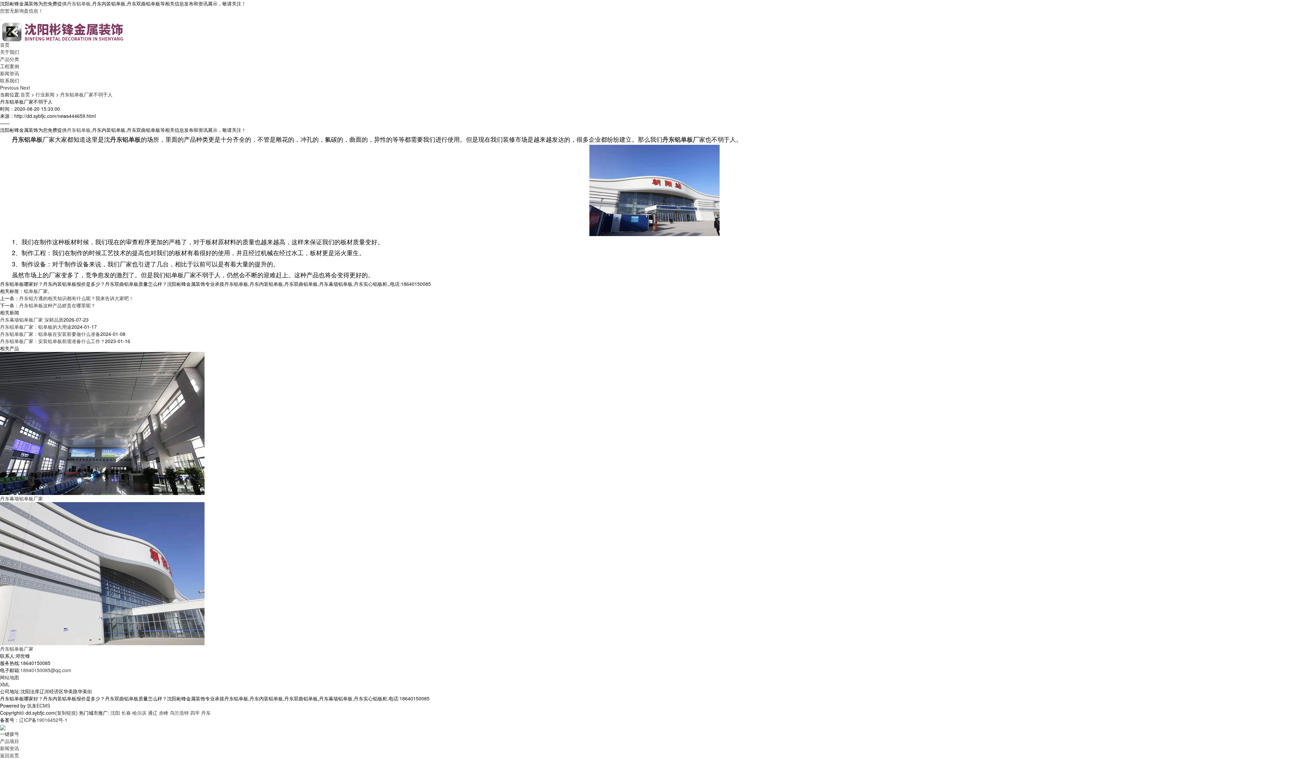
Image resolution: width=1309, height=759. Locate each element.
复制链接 (66, 712)
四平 (195, 712)
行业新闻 (45, 94)
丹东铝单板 (79, 3)
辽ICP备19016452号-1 (43, 719)
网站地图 (9, 677)
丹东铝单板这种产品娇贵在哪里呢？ (57, 305)
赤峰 (163, 712)
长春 (126, 712)
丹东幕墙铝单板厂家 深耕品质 (31, 319)
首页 (5, 44)
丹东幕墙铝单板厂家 (21, 498)
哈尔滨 (139, 712)
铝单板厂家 (36, 291)
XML (5, 684)
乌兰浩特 (179, 712)
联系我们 (9, 80)
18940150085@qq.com (45, 670)
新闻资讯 (9, 73)
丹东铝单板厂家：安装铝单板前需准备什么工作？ (52, 341)
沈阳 (115, 712)
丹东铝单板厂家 (16, 648)
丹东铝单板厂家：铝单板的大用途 (36, 326)
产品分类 (9, 59)
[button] (10, 87)
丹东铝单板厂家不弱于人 (86, 94)
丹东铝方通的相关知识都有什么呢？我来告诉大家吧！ (76, 298)
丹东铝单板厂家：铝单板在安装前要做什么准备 (50, 333)
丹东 (206, 712)
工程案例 (9, 66)
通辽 (152, 712)
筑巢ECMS (38, 705)
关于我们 (9, 51)
